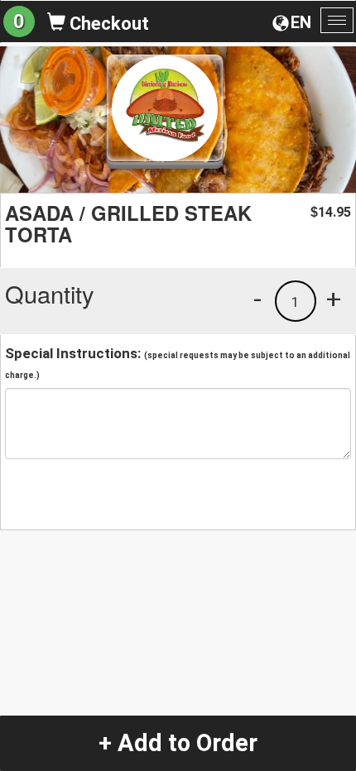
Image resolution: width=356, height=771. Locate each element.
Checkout (107, 23)
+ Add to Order (178, 743)
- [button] (257, 298)
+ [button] (333, 298)
